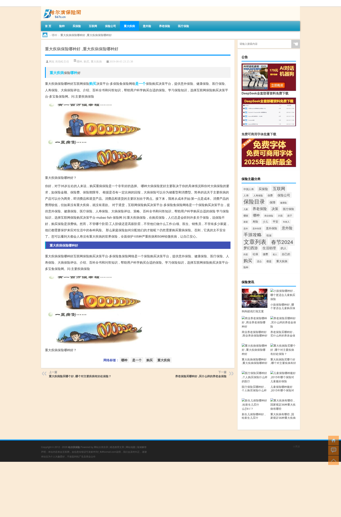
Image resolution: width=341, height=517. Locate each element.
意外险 (147, 26)
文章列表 (255, 241)
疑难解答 (142, 447)
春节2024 (282, 241)
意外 (246, 228)
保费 (270, 195)
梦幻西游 (251, 247)
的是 (246, 254)
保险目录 (254, 201)
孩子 (289, 215)
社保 (255, 254)
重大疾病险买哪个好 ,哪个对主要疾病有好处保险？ (80, 376)
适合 (259, 261)
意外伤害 (257, 228)
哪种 (54, 35)
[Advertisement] (118, 489)
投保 (269, 235)
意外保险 (271, 228)
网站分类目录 (101, 447)
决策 (275, 208)
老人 (275, 254)
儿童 (246, 209)
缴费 (265, 254)
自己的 (286, 254)
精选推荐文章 (117, 447)
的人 (284, 248)
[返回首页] (332, 440)
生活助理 (269, 247)
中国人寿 (249, 189)
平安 (275, 221)
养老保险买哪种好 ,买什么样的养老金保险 (201, 376)
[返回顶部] (332, 459)
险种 (62, 26)
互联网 (93, 26)
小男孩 (296, 446)
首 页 (48, 26)
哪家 (246, 215)
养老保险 (164, 26)
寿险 (255, 221)
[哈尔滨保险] (61, 8)
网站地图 (130, 447)
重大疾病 (129, 26)
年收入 (286, 221)
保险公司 (110, 26)
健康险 (283, 202)
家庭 (246, 221)
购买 (86, 61)
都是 (269, 261)
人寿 (246, 195)
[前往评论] (332, 450)
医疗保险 (183, 26)
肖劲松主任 (62, 61)
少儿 (265, 221)
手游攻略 (253, 234)
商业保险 (268, 215)
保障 (272, 202)
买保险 (77, 26)
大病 (280, 215)
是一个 (140, 83)
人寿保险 (258, 195)
